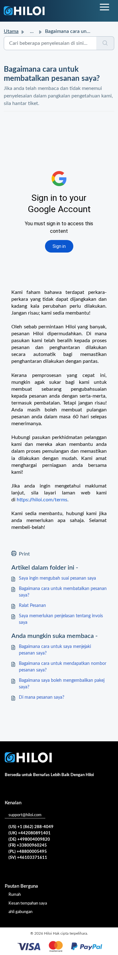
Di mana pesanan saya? (41, 697)
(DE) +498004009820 (29, 840)
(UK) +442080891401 (29, 833)
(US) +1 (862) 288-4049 (30, 827)
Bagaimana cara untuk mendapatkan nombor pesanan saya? (62, 666)
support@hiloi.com (25, 815)
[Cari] (105, 43)
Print (24, 553)
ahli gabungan (20, 912)
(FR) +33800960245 (27, 845)
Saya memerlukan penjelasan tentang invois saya (61, 619)
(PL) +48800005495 (27, 852)
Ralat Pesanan (32, 605)
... (32, 31)
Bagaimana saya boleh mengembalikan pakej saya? (61, 683)
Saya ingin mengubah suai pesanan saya (57, 578)
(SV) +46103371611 (27, 858)
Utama (11, 31)
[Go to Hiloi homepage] (24, 10)
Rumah (14, 895)
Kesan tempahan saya (27, 903)
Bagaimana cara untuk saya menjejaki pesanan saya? (55, 649)
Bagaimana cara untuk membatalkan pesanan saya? (63, 592)
